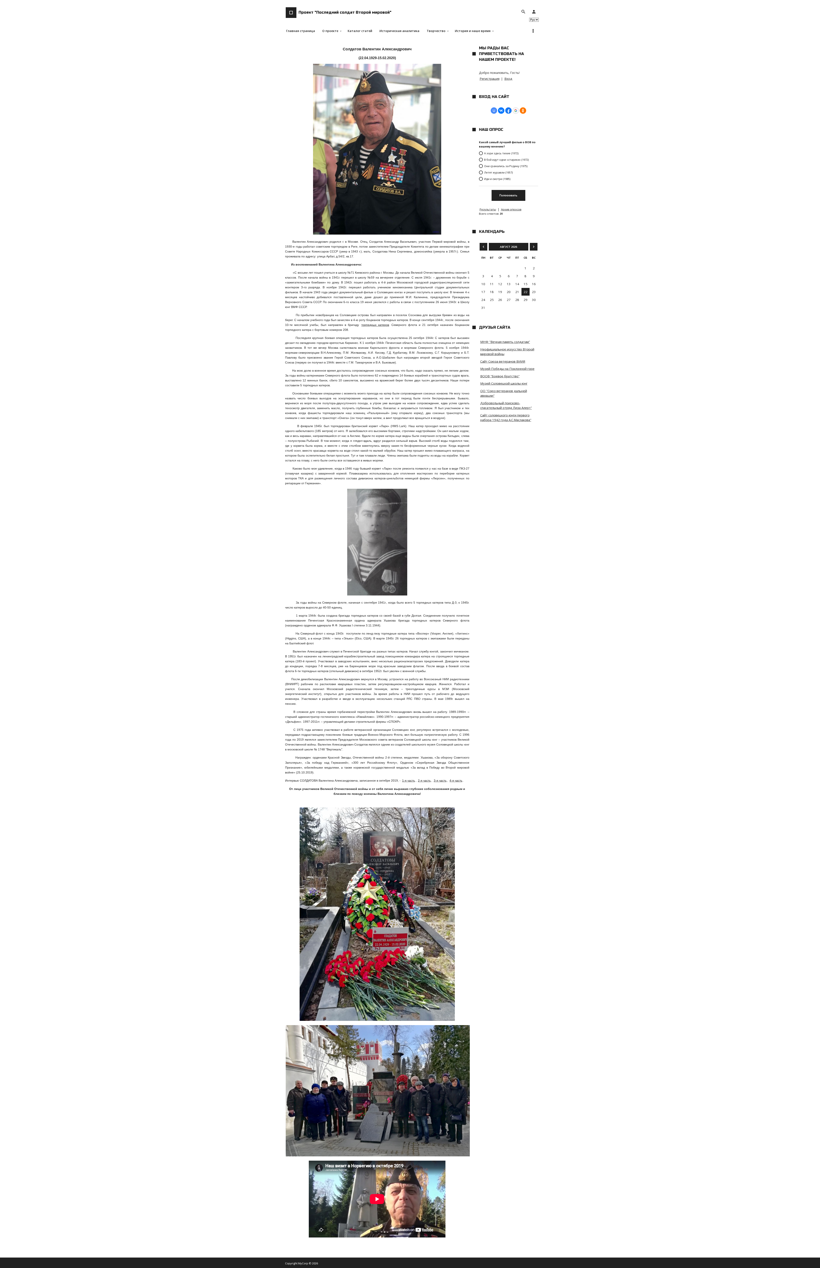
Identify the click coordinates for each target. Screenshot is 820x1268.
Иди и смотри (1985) (497, 179)
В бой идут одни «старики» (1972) (506, 160)
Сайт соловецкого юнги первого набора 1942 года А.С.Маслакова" (505, 417)
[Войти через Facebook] (508, 110)
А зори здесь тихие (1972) (501, 153)
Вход (508, 78)
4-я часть (456, 780)
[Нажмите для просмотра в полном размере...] (377, 594)
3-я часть (440, 780)
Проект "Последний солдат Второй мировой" (345, 12)
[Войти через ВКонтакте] (501, 110)
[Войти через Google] (515, 110)
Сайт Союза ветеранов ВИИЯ (502, 361)
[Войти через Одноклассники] (523, 110)
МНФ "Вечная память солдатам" (505, 342)
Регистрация (489, 78)
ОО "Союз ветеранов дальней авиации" (503, 393)
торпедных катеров (375, 325)
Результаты (488, 209)
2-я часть (424, 780)
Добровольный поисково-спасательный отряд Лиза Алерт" (506, 405)
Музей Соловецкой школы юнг (503, 383)
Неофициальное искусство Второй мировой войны (507, 351)
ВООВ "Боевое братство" (500, 376)
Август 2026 (508, 247)
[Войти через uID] (494, 110)
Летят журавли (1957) (498, 172)
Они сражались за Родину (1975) (505, 166)
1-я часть (408, 780)
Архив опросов (511, 209)
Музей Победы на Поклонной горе (507, 368)
